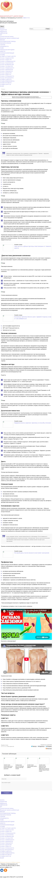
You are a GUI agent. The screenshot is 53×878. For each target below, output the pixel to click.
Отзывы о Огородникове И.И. (7, 61)
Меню (2, 26)
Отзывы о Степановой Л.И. (7, 76)
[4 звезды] (5, 746)
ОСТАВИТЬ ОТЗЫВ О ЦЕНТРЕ (8, 56)
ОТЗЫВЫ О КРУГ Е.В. (5, 84)
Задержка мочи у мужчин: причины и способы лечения (32, 423)
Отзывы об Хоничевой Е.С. (7, 77)
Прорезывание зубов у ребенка (32, 767)
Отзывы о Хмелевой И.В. (6, 69)
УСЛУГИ (2, 28)
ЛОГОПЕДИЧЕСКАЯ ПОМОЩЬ (8, 41)
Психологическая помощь (7, 36)
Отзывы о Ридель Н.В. (6, 59)
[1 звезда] (1, 746)
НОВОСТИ (2, 51)
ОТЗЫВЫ (2, 54)
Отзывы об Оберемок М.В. (7, 64)
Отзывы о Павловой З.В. (6, 71)
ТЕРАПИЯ (2, 44)
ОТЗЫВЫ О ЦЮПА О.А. (6, 79)
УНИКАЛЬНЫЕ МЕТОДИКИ (7, 49)
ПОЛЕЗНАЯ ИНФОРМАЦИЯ (7, 53)
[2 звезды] (2, 746)
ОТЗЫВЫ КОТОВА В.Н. (6, 82)
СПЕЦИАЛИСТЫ (4, 46)
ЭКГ (1, 35)
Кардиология (3, 31)
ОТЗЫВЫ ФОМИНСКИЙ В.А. (7, 81)
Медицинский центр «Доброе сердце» (10, 862)
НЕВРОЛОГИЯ (3, 33)
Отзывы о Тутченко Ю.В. (6, 66)
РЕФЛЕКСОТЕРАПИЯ (5, 43)
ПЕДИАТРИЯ (3, 30)
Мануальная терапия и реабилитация (9, 38)
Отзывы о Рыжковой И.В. (7, 63)
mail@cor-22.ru (26, 17)
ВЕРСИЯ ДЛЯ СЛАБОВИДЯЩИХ (8, 22)
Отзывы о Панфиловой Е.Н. (7, 68)
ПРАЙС (2, 48)
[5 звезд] (6, 746)
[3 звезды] (4, 746)
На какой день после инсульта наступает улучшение (31, 553)
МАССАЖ (2, 39)
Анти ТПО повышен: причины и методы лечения (19, 767)
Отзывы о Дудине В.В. (6, 73)
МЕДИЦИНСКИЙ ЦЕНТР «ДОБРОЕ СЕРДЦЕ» (11, 16)
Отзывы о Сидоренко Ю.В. (7, 58)
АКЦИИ (2, 86)
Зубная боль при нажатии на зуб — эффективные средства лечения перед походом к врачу (44, 769)
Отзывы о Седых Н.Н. (5, 74)
